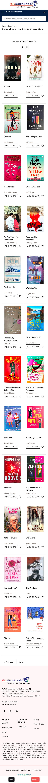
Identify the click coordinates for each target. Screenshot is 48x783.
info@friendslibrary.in (9, 702)
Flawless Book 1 (10, 588)
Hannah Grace (9, 443)
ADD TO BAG (10, 96)
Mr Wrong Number (33, 437)
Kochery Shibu (31, 243)
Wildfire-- (8, 638)
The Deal (7, 137)
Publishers (5, 736)
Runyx (28, 594)
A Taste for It (9, 187)
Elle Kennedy (8, 142)
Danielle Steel (31, 343)
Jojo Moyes (30, 192)
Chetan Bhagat (9, 393)
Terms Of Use (39, 724)
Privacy (36, 728)
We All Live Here (33, 187)
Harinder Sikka (9, 92)
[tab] (22, 47)
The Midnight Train (34, 137)
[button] (12, 11)
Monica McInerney (10, 192)
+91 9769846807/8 (9, 705)
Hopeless (7, 488)
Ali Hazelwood (31, 393)
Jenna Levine (31, 493)
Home (4, 26)
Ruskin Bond (8, 543)
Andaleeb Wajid (32, 92)
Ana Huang (8, 293)
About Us (5, 723)
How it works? (7, 727)
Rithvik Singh (8, 343)
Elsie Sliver (7, 594)
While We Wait (32, 288)
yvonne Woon (31, 543)
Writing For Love (10, 538)
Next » (21, 662)
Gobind (7, 86)
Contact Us (22, 726)
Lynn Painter (30, 443)
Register (35, 779)
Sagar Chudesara (10, 243)
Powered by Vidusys (24, 775)
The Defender (9, 287)
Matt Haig (29, 142)
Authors (4, 732)
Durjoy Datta (30, 294)
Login (11, 779)
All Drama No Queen (34, 86)
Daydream (8, 437)
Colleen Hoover (9, 493)
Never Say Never (33, 337)
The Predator (31, 588)
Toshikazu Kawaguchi (34, 644)
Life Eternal (30, 538)
